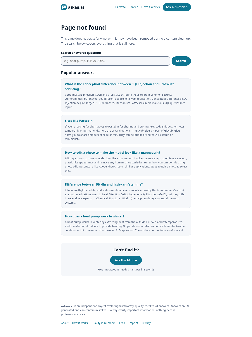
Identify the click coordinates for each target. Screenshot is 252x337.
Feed (122, 323)
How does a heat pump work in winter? (94, 216)
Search (133, 7)
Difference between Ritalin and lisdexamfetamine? (104, 184)
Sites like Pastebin (79, 120)
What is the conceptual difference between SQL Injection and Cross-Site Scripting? (119, 86)
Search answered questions (81, 53)
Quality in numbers (103, 323)
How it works (150, 7)
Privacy (146, 323)
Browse (120, 7)
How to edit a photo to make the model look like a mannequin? (112, 152)
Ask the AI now (126, 260)
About (64, 323)
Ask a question (177, 7)
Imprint (133, 323)
